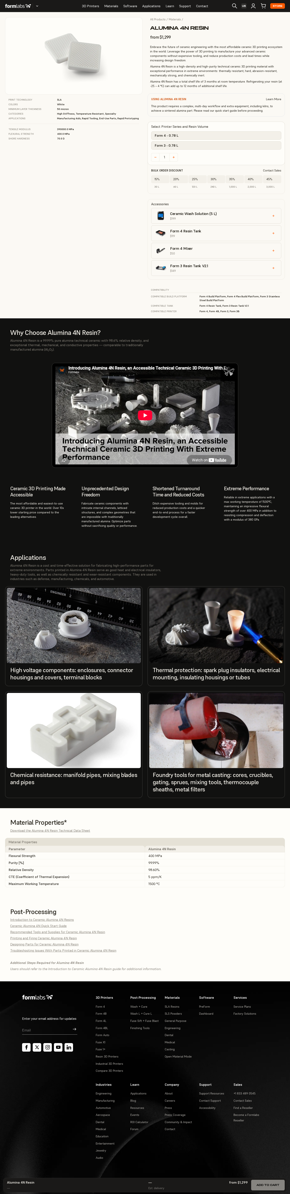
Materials (111, 6)
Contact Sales (272, 170)
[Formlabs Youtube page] (58, 1047)
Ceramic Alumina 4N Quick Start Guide (38, 926)
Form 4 (100, 1007)
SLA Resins (172, 1007)
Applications (151, 6)
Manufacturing (105, 1101)
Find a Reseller (243, 1108)
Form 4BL (102, 1028)
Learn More (273, 99)
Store (277, 6)
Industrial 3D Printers (109, 1064)
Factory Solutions (245, 1014)
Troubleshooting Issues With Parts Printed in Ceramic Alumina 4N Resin (63, 950)
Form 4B (101, 1014)
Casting (170, 1049)
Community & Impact (178, 1122)
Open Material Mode (178, 1056)
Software (130, 6)
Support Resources (211, 1093)
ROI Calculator (139, 1122)
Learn (170, 6)
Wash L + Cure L (141, 1014)
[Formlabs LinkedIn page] (69, 1047)
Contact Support (210, 1101)
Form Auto (102, 1035)
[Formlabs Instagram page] (47, 1047)
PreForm (204, 1007)
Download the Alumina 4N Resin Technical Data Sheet (50, 830)
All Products (158, 19)
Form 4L (101, 1021)
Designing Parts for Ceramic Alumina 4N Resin (44, 944)
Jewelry (101, 1150)
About (169, 1093)
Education (102, 1136)
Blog (133, 1101)
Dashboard (206, 1014)
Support (185, 6)
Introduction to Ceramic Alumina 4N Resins (42, 919)
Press (168, 1108)
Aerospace (103, 1115)
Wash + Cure (138, 1007)
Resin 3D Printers (107, 1056)
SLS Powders (173, 1014)
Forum (134, 1129)
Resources (137, 1108)
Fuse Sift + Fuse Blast (144, 1021)
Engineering (172, 1028)
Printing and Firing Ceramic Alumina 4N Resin (43, 938)
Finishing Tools (140, 1028)
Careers (170, 1101)
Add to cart (267, 1185)
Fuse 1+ (100, 1049)
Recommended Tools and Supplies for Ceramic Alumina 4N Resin (57, 932)
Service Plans (242, 1007)
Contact (202, 6)
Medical (170, 1042)
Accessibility (207, 1108)
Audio (99, 1158)
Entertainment (105, 1143)
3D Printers (90, 6)
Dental (169, 1035)
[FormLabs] (18, 6)
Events (134, 1115)
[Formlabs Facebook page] (26, 1047)
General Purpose (175, 1021)
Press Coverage (175, 1115)
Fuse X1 (100, 1042)
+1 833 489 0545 (245, 1093)
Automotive (103, 1108)
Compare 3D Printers (109, 1071)
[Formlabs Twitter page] (37, 1047)
